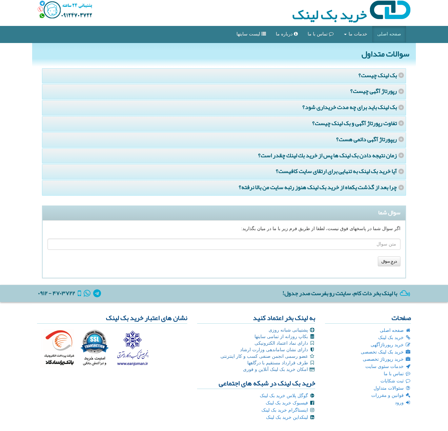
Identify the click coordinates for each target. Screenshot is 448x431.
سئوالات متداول (389, 388)
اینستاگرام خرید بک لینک (285, 410)
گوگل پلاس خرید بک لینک (284, 395)
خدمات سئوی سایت (385, 366)
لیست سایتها (248, 34)
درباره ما (285, 34)
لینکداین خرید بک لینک (287, 417)
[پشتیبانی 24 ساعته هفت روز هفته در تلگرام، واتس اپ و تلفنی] (65, 10)
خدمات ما (357, 34)
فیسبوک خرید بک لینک (287, 402)
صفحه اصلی (389, 34)
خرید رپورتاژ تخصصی (384, 359)
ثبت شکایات (392, 380)
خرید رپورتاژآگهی (388, 344)
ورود (400, 402)
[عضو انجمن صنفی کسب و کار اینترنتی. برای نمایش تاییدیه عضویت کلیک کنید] (132, 347)
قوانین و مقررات (388, 395)
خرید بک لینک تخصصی (383, 352)
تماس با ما (318, 34)
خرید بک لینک (330, 14)
